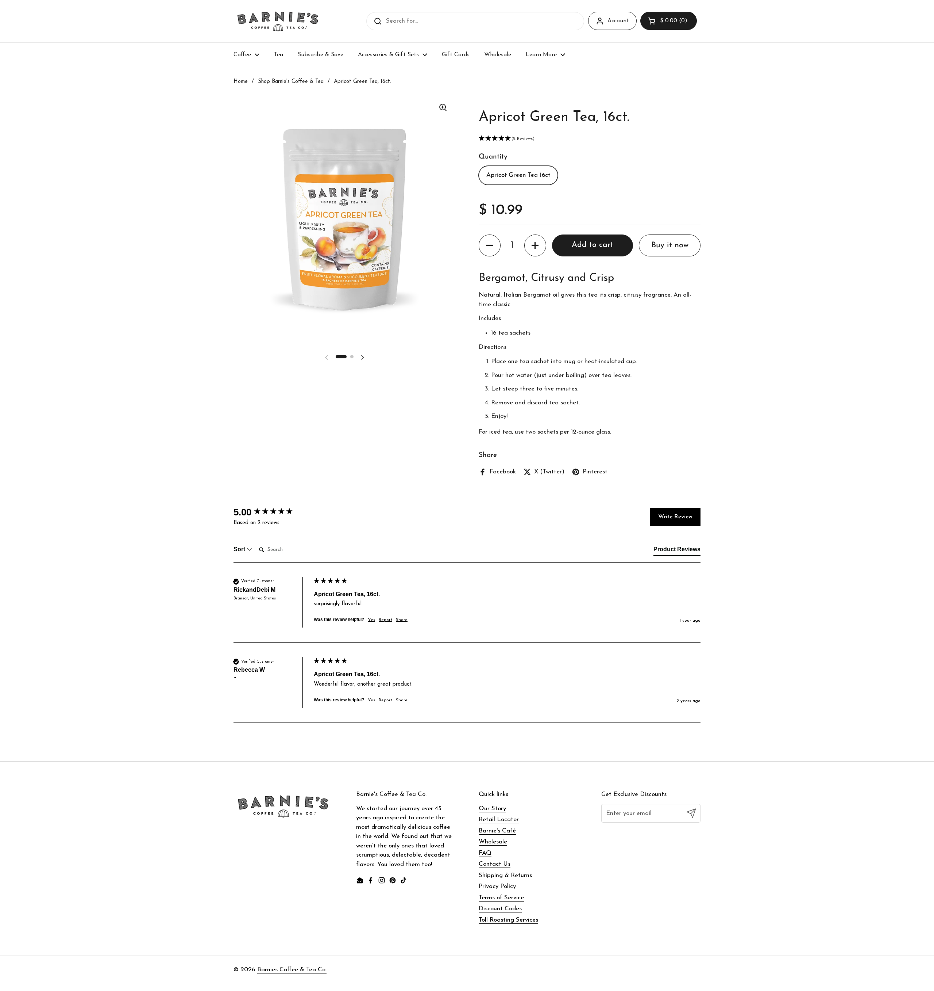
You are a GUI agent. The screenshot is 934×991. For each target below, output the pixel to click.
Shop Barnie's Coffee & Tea (291, 81)
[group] (272, 512)
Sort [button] (240, 549)
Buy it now (669, 245)
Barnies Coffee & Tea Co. (292, 970)
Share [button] (402, 620)
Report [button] (385, 620)
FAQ (485, 853)
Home (241, 81)
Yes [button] (371, 620)
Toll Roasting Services (508, 920)
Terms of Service (501, 898)
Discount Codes (500, 909)
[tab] (676, 550)
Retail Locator (499, 819)
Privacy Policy (497, 886)
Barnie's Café (497, 831)
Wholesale (493, 842)
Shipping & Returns (505, 875)
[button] (668, 21)
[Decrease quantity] (490, 245)
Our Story (492, 808)
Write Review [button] (675, 517)
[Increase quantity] (535, 245)
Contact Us (494, 864)
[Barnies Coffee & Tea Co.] (278, 21)
